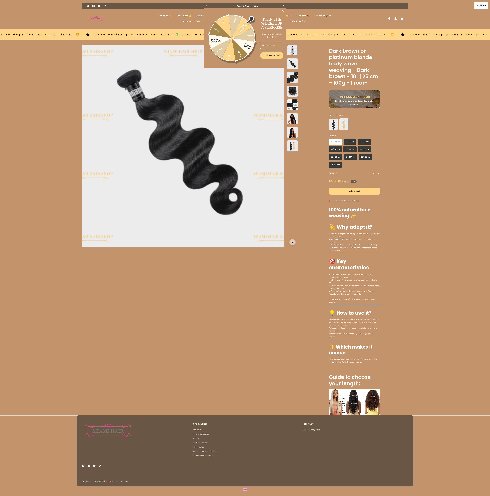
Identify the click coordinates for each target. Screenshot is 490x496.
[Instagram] (88, 6)
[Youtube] (99, 6)
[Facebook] (93, 6)
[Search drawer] (389, 18)
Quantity (333, 173)
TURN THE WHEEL (272, 55)
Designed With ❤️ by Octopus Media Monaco (111, 481)
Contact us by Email (312, 429)
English (85, 481)
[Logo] (96, 19)
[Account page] (396, 18)
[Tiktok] (105, 6)
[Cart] (402, 18)
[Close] (283, 11)
